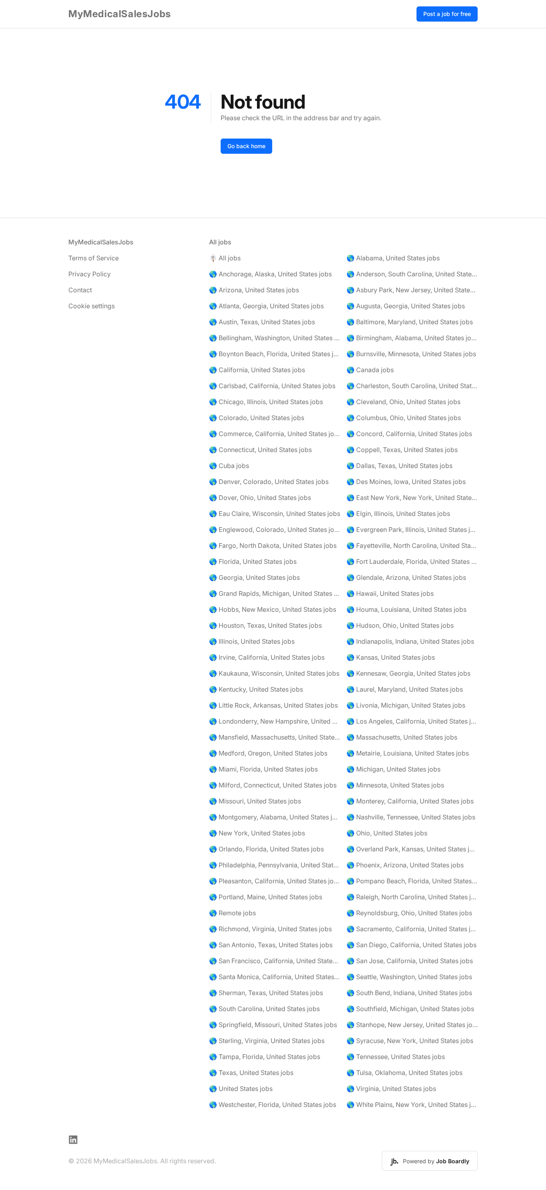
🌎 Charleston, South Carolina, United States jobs (412, 386)
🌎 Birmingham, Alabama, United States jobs (412, 338)
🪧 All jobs (225, 258)
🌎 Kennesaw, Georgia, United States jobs (408, 673)
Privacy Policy (89, 274)
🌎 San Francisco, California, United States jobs (274, 961)
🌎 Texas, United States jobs (251, 1073)
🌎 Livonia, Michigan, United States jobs (406, 705)
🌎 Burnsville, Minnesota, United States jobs (411, 354)
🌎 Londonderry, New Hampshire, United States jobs (274, 721)
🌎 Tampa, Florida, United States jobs (264, 1057)
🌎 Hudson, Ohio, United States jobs (400, 625)
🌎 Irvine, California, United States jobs (267, 657)
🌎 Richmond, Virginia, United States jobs (270, 929)
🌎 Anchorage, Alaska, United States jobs (270, 274)
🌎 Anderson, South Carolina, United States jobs (412, 274)
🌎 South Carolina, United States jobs (264, 1009)
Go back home (246, 146)
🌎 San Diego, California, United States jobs (411, 945)
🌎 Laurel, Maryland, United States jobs (405, 689)
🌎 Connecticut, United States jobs (260, 450)
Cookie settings (91, 306)
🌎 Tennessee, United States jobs (396, 1057)
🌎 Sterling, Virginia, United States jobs (267, 1041)
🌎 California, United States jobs (257, 370)
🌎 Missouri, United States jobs (255, 801)
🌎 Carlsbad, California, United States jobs (272, 386)
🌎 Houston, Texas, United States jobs (265, 625)
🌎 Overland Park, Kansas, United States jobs (412, 849)
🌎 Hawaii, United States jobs (390, 593)
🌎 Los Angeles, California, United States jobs (412, 721)
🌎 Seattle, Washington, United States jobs (409, 977)
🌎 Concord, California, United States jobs (409, 434)
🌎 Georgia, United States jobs (254, 577)
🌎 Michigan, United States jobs (393, 769)
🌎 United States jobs (241, 1089)
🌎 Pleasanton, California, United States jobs (274, 881)
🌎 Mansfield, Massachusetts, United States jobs (274, 737)
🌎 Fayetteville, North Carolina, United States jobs (412, 545)
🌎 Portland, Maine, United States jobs (265, 897)
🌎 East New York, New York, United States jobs (412, 498)
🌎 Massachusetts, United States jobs (402, 737)
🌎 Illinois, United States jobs (252, 641)
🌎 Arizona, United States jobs (254, 290)
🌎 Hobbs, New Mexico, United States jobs (272, 609)
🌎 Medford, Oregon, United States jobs (268, 753)
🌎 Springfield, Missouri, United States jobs (273, 1025)
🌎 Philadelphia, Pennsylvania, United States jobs (274, 865)
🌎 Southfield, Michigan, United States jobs (410, 1009)
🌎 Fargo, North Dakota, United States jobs (273, 545)
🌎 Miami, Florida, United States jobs (263, 769)
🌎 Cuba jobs (229, 466)
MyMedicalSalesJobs (119, 14)
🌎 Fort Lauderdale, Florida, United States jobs (412, 561)
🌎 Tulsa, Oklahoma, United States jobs (404, 1073)
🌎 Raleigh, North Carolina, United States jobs (412, 897)
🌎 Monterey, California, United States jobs (410, 801)
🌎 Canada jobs (370, 370)
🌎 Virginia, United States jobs (391, 1089)
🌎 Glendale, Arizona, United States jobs (406, 577)
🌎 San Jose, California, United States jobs (410, 961)
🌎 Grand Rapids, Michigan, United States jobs (274, 593)
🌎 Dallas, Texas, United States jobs (399, 466)
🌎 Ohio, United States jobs (387, 833)
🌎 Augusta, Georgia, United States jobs (406, 306)
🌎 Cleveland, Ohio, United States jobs (403, 402)
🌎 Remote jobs (232, 913)
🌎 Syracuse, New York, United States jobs (410, 1041)
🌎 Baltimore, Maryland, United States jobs (410, 322)
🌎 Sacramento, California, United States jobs (412, 929)
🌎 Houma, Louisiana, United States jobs (406, 609)
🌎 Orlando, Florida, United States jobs (266, 849)
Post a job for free (447, 13)
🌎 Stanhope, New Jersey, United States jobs (412, 1025)
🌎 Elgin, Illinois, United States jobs (398, 514)
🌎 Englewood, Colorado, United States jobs (274, 530)
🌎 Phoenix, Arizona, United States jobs (405, 865)
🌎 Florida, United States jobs (253, 561)
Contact (80, 290)
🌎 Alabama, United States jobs (393, 258)
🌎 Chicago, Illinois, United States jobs (266, 402)
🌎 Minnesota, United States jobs (395, 785)
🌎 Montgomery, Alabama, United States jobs (274, 817)
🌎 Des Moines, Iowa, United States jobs (406, 482)
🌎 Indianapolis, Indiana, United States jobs (410, 641)
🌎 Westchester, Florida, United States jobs (272, 1105)
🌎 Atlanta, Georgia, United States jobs (266, 306)
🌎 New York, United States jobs (257, 833)
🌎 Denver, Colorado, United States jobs (269, 482)
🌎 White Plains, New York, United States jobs (412, 1105)
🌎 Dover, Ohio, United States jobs (260, 498)
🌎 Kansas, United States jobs (391, 657)
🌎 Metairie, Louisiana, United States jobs (408, 753)
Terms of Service (93, 258)
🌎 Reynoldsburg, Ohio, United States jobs (409, 913)
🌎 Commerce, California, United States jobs (274, 434)
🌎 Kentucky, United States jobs (256, 689)
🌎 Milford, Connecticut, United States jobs (273, 785)
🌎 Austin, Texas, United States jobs (262, 322)
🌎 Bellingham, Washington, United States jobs (274, 338)
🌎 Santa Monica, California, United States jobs (274, 977)
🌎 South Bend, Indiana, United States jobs (409, 993)
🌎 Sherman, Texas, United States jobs (266, 993)
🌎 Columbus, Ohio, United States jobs (404, 418)
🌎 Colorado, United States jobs (256, 418)
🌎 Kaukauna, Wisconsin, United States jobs (274, 673)
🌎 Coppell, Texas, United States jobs (402, 450)
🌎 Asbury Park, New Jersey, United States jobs (412, 290)
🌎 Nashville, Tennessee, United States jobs (411, 817)
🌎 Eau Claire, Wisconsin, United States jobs (274, 514)
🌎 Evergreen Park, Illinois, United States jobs (412, 530)
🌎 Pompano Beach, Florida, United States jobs (412, 881)
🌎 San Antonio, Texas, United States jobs (271, 945)
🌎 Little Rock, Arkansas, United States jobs (273, 705)
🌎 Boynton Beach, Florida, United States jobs (274, 354)
